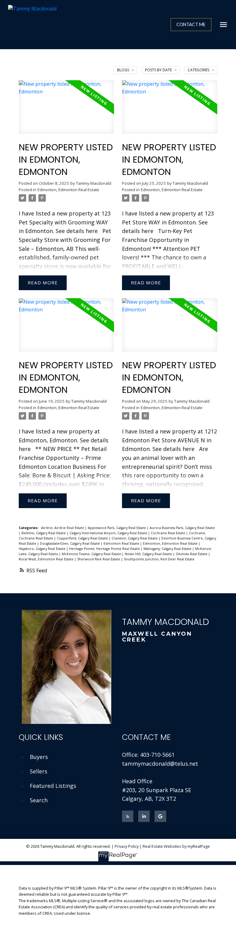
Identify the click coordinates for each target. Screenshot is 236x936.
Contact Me (191, 24)
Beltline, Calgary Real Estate (44, 533)
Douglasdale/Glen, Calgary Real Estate (70, 543)
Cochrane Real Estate (168, 533)
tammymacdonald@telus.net (160, 763)
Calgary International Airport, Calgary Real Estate (108, 533)
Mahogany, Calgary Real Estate (168, 549)
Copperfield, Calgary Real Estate (83, 538)
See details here (77, 231)
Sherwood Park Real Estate (99, 559)
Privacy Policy (127, 846)
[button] (191, 24)
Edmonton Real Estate (122, 543)
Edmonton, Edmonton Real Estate (68, 189)
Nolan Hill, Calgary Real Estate (149, 554)
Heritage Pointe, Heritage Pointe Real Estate (105, 549)
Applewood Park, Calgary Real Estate (117, 528)
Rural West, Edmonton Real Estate (46, 559)
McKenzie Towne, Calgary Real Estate (92, 554)
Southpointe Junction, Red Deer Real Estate (159, 559)
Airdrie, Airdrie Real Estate (63, 528)
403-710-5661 (157, 754)
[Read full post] (66, 110)
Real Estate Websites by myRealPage (176, 846)
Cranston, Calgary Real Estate (135, 538)
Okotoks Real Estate (192, 554)
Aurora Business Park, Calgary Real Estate (182, 528)
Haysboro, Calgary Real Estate (42, 549)
